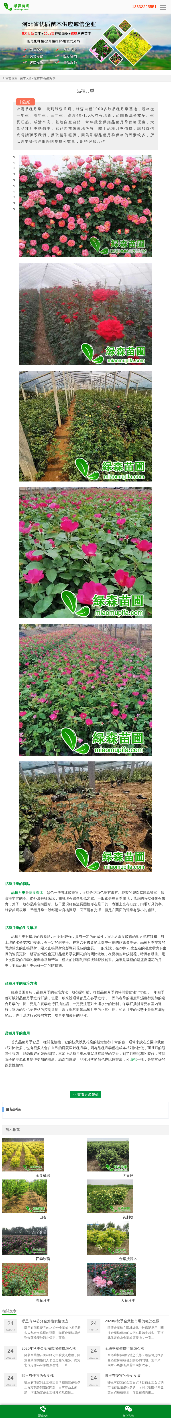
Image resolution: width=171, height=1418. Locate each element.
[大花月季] (128, 1279)
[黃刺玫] (128, 1196)
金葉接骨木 (128, 1259)
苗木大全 (26, 78)
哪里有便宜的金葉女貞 (122, 1376)
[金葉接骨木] (128, 1238)
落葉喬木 (36, 892)
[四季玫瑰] (43, 1238)
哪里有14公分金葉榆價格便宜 (45, 1321)
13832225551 (144, 6)
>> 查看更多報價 (85, 1094)
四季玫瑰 (43, 1259)
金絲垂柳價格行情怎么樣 (124, 1348)
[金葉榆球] (43, 1154)
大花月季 (128, 1300)
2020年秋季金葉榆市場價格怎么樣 (132, 1321)
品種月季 (49, 78)
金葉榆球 (43, 1175)
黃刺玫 (128, 1217)
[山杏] (43, 1196)
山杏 (43, 1217)
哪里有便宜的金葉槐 (38, 1376)
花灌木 (37, 78)
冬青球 (128, 1175)
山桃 (133, 1059)
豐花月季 (43, 1300)
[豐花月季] (43, 1279)
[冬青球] (128, 1154)
